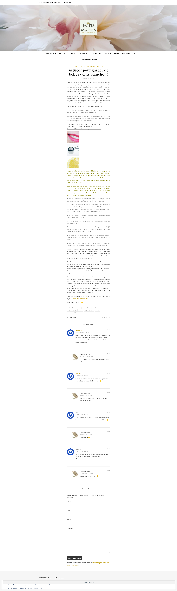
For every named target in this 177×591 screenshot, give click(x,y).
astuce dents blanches (74, 308)
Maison (108, 53)
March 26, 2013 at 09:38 (86, 395)
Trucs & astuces (96, 67)
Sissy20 (78, 374)
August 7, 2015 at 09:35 (82, 451)
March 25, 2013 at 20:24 (82, 376)
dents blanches (89, 310)
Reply (108, 330)
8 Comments (106, 317)
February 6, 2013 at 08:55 (86, 356)
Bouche (77, 67)
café (69, 310)
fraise (97, 310)
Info (40, 2)
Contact (46, 2)
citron (74, 310)
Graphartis (51, 578)
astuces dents (86, 308)
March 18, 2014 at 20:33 (86, 434)
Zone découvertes (89, 59)
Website (69, 519)
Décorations (84, 53)
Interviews (97, 53)
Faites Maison (73, 317)
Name (69, 501)
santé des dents (83, 313)
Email (69, 510)
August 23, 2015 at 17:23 (86, 473)
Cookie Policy (38, 588)
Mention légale (55, 2)
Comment (70, 529)
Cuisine (73, 53)
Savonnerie (126, 53)
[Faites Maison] (88, 27)
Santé (116, 53)
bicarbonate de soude (98, 308)
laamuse (79, 330)
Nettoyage (85, 67)
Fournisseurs (66, 2)
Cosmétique (49, 53)
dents (80, 310)
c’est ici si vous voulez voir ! (80, 299)
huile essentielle (72, 313)
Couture (62, 53)
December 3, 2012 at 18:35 (82, 332)
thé (91, 313)
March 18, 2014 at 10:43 (82, 414)
